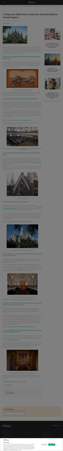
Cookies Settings (44, 444)
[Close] (61, 444)
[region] (31, 444)
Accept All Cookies (52, 444)
